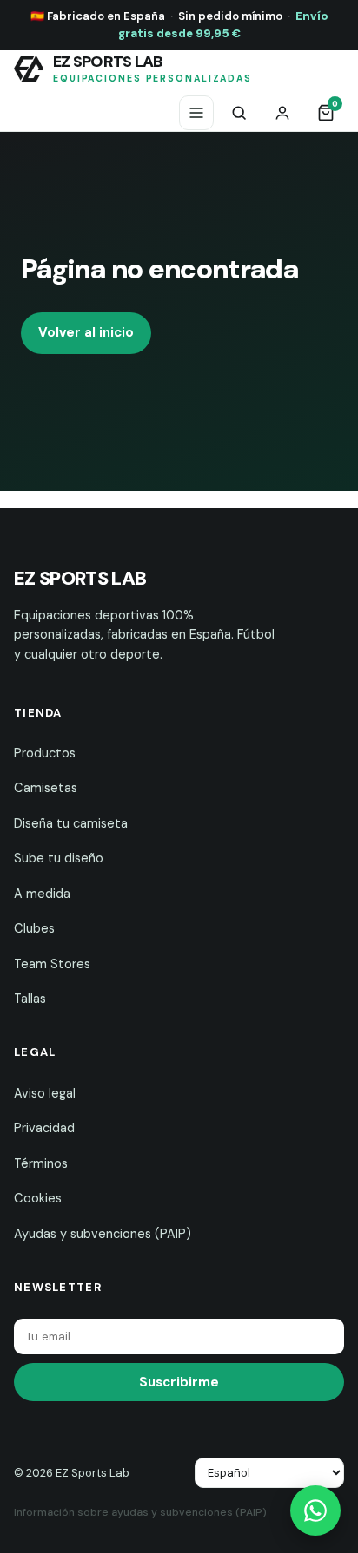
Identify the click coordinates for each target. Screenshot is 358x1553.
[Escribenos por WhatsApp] (315, 1510)
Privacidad (44, 1128)
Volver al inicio (86, 332)
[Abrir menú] (196, 112)
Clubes (34, 928)
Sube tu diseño (58, 858)
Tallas (30, 998)
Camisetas (45, 788)
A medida (42, 893)
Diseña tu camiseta (71, 823)
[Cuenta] (282, 113)
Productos (45, 753)
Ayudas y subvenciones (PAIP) (102, 1234)
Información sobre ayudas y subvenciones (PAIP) (140, 1512)
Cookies (38, 1198)
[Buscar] (239, 113)
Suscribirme (179, 1382)
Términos (41, 1163)
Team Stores (52, 964)
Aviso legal (45, 1093)
